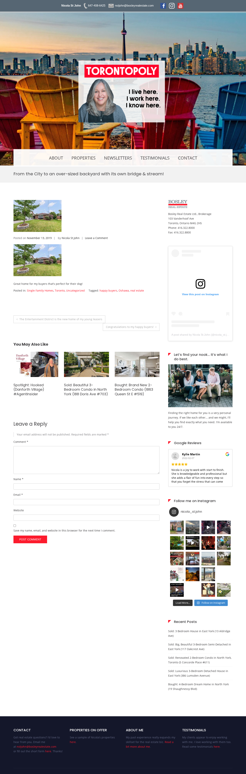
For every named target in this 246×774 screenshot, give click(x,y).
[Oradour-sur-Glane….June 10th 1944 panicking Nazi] (224, 558)
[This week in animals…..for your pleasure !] (224, 527)
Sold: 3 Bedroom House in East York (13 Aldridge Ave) (199, 633)
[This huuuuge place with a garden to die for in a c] (177, 590)
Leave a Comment (96, 238)
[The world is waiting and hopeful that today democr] (224, 590)
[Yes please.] (224, 574)
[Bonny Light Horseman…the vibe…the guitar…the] (208, 543)
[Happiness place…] (208, 574)
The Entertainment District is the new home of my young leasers (60, 319)
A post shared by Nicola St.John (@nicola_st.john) (201, 334)
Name (18, 479)
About (56, 158)
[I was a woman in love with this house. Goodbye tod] (177, 543)
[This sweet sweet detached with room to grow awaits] (192, 543)
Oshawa (124, 290)
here (48, 751)
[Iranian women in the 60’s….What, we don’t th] (208, 590)
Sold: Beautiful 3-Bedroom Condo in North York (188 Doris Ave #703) (24, 389)
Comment (20, 442)
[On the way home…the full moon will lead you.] (192, 574)
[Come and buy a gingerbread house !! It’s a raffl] (177, 558)
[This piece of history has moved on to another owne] (192, 558)
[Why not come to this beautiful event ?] (177, 574)
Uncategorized (75, 290)
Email (18, 494)
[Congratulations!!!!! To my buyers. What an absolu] (177, 527)
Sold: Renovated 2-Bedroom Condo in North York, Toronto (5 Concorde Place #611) (199, 660)
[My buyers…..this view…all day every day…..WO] (192, 527)
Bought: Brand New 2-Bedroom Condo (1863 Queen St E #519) (72, 389)
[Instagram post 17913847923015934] (192, 590)
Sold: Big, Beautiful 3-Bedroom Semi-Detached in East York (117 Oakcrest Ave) (199, 647)
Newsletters (118, 158)
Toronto (60, 290)
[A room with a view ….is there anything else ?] (208, 558)
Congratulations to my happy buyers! (130, 327)
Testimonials (155, 158)
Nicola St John (71, 5)
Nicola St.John (71, 238)
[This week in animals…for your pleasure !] (208, 527)
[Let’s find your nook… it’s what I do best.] (200, 406)
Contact (187, 158)
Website (18, 510)
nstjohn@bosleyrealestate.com (36, 746)
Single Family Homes (40, 290)
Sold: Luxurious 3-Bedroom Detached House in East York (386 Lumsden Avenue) (198, 673)
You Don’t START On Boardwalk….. (120, 391)
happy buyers (108, 290)
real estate (137, 290)
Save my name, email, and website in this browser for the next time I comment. (64, 530)
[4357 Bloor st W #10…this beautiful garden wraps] (224, 543)
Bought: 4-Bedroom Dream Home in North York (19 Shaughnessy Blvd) (198, 686)
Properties (83, 158)
